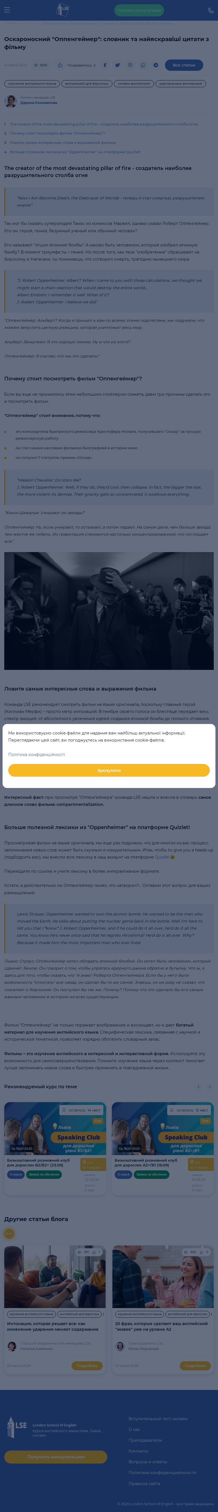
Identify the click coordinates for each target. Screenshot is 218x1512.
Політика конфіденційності (36, 754)
